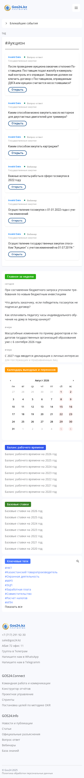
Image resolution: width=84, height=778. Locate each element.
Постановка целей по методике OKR (26, 705)
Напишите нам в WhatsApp (20, 657)
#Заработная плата (18, 589)
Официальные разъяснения (21, 734)
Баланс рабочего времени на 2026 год (31, 454)
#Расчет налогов (16, 598)
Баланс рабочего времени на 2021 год (31, 485)
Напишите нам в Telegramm (21, 662)
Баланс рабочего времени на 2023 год (31, 473)
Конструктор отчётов (16, 689)
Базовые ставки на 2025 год (23, 517)
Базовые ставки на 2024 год (23, 523)
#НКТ (8, 568)
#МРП (9, 581)
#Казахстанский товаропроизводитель (31, 572)
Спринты (8, 699)
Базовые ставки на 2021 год (23, 542)
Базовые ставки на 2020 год (23, 548)
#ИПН (9, 602)
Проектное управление (17, 694)
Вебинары (9, 745)
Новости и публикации (17, 723)
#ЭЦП (8, 585)
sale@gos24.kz (11, 640)
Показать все (13, 607)
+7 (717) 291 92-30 (14, 635)
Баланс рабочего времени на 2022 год (31, 479)
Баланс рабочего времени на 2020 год (31, 492)
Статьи (6, 729)
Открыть (17, 89)
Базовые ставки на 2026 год (23, 511)
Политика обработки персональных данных (27, 773)
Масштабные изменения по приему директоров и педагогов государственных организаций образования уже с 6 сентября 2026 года (41, 337)
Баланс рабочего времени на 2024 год (31, 466)
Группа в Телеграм (14, 651)
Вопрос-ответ (11, 740)
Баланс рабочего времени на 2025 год (31, 460)
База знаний (10, 750)
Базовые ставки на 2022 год (23, 536)
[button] (42, 23)
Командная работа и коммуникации (26, 683)
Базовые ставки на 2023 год (23, 530)
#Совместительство (18, 594)
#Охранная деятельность (22, 576)
